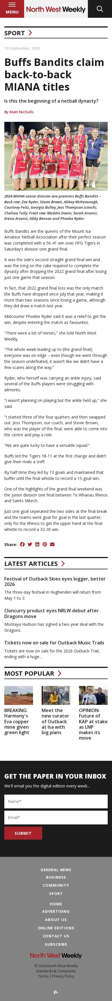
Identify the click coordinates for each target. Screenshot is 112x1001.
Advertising (56, 911)
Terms (43, 976)
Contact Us (56, 936)
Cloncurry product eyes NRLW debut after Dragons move (51, 613)
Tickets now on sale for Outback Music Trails (54, 643)
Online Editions (56, 927)
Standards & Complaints (56, 971)
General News (56, 869)
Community (56, 885)
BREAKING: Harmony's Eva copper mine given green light (16, 721)
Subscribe (56, 944)
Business (56, 877)
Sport (14, 32)
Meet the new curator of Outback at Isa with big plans (55, 721)
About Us (56, 919)
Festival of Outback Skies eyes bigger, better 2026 (55, 581)
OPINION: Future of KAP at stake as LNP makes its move (93, 724)
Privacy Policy (63, 976)
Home (56, 904)
